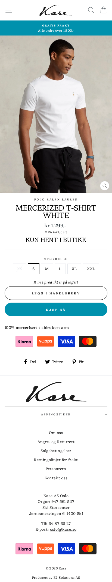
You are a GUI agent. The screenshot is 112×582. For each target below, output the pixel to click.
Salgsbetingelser (56, 450)
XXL (91, 268)
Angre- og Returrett (56, 441)
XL (74, 268)
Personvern (56, 468)
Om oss (56, 432)
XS (19, 268)
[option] (56, 28)
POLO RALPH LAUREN (56, 199)
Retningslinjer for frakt (56, 459)
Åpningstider (56, 414)
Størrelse (56, 259)
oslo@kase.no (63, 529)
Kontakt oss (56, 477)
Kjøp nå (56, 310)
